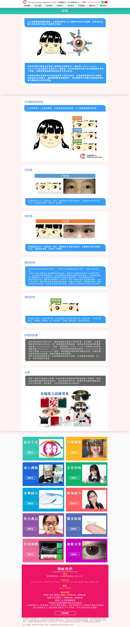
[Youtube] (106, 2)
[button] (27, 5)
